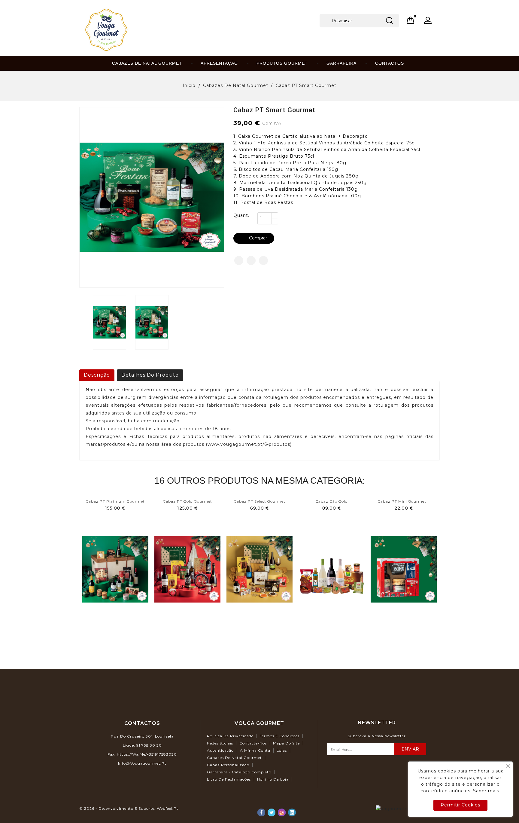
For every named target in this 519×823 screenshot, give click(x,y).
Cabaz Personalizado (228, 765)
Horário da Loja (273, 779)
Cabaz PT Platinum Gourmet (115, 501)
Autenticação (220, 750)
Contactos (389, 63)
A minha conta (255, 750)
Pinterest (263, 260)
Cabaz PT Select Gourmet (259, 501)
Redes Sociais (220, 743)
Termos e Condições (279, 736)
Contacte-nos (253, 743)
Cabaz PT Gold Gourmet (187, 501)
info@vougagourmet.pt (142, 763)
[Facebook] (261, 812)
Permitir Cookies (460, 805)
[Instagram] (282, 812)
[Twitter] (271, 812)
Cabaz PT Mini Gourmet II (404, 501)
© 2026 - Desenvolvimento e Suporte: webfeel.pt (128, 808)
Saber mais (486, 791)
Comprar (254, 238)
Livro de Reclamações (229, 779)
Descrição (97, 375)
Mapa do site (286, 743)
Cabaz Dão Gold (332, 501)
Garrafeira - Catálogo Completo (239, 772)
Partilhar (238, 260)
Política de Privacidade (230, 736)
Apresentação (219, 63)
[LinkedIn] (292, 812)
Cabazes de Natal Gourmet (147, 63)
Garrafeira (341, 63)
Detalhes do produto (150, 375)
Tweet (251, 260)
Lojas (282, 750)
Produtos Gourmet (282, 63)
